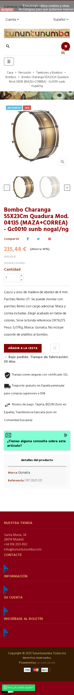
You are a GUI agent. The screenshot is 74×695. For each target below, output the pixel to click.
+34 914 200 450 (15, 544)
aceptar (7, 9)
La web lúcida (46, 662)
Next (67, 188)
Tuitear (38, 239)
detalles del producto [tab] (37, 460)
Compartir (28, 239)
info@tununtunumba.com (22, 549)
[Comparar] (54, 348)
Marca (12, 473)
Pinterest (49, 239)
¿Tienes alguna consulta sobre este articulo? (36, 443)
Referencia (16, 480)
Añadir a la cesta (22, 348)
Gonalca (24, 473)
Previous (7, 188)
